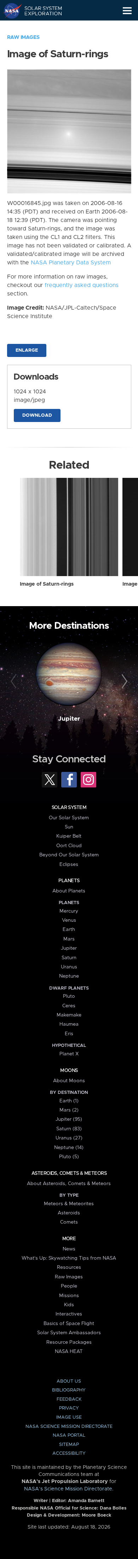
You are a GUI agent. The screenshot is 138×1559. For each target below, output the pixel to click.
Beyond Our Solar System (69, 854)
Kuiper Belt (68, 836)
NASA (9, 10)
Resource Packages (69, 1342)
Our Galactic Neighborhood (39, 27)
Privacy (69, 1408)
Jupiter (69, 719)
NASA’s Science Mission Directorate (68, 1489)
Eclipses (68, 864)
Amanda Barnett (86, 1501)
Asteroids (69, 1213)
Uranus (69, 967)
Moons (68, 1070)
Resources (69, 1267)
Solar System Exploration (39, 10)
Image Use (69, 1417)
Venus (69, 920)
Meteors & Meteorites (69, 1203)
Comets (69, 1222)
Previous (14, 681)
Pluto (69, 996)
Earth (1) (69, 1100)
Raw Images (23, 37)
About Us (69, 1381)
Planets (68, 880)
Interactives (69, 1314)
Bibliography (69, 1390)
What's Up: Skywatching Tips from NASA (69, 1258)
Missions (69, 1295)
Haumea (69, 1024)
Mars (69, 939)
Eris (69, 1033)
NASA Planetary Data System (71, 262)
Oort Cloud (69, 845)
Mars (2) (69, 1110)
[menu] (127, 11)
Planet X (69, 1053)
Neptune (69, 976)
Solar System (69, 807)
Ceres (68, 1005)
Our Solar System (69, 817)
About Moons (69, 1080)
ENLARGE (27, 350)
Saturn (69, 957)
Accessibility (69, 1453)
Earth (69, 929)
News (69, 1249)
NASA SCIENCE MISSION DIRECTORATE (69, 1426)
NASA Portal (69, 1435)
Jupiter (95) (69, 1119)
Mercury (68, 911)
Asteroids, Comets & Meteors (69, 1173)
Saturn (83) (69, 1128)
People (69, 1286)
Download (37, 415)
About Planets (68, 891)
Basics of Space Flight (69, 1323)
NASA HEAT (69, 1351)
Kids (69, 1304)
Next (123, 681)
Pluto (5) (69, 1156)
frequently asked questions (82, 285)
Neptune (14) (69, 1147)
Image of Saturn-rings (47, 584)
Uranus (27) (69, 1138)
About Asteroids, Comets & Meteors (69, 1183)
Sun (69, 827)
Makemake (69, 1015)
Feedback (69, 1399)
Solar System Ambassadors (69, 1332)
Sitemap (69, 1444)
